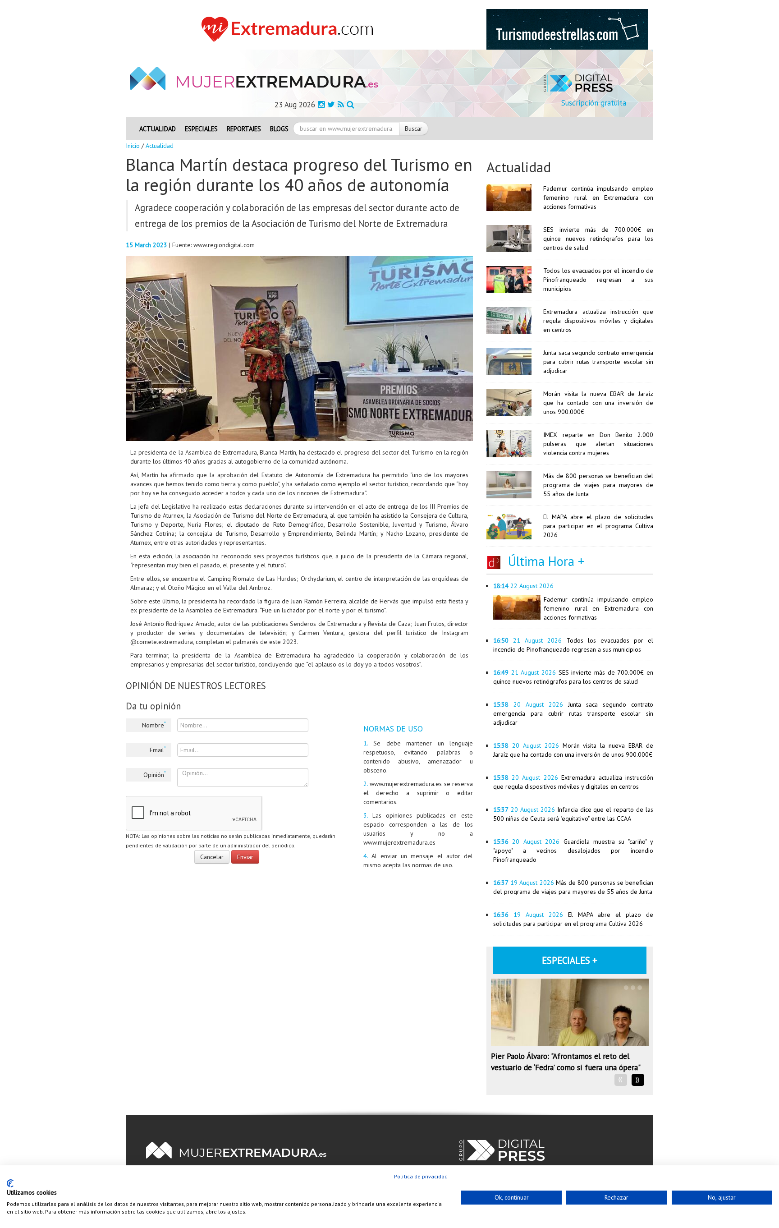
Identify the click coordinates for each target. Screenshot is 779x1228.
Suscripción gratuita (593, 103)
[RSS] (341, 104)
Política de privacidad (421, 1176)
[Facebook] (321, 104)
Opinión (154, 774)
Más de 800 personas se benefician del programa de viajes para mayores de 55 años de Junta (598, 485)
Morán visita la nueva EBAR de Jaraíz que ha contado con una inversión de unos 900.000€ (598, 403)
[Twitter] (331, 104)
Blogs (279, 128)
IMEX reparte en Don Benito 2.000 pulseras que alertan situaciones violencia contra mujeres (598, 444)
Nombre (154, 724)
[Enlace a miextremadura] (290, 29)
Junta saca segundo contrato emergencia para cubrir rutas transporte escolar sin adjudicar (598, 362)
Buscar (413, 128)
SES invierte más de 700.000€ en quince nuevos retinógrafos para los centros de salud (598, 238)
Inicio (133, 146)
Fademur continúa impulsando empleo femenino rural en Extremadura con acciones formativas (598, 197)
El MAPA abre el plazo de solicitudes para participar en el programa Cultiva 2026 (598, 526)
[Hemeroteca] (350, 104)
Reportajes (244, 128)
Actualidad (157, 128)
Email (158, 749)
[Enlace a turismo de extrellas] (567, 29)
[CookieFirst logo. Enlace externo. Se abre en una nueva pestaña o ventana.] (10, 1183)
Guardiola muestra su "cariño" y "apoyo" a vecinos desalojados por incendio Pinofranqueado (573, 850)
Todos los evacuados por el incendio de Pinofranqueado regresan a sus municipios (598, 280)
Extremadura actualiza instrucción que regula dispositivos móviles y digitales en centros (598, 321)
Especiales (201, 128)
